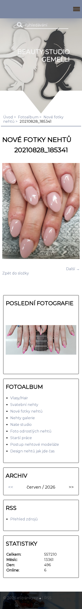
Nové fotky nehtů (26, 411)
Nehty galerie (22, 418)
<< (10, 487)
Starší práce (21, 438)
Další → (73, 269)
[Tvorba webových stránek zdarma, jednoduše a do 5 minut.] (40, 598)
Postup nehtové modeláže (34, 444)
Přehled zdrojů (24, 519)
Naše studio (21, 424)
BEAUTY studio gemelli (43, 55)
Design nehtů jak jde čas (32, 451)
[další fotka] (72, 211)
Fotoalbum (28, 117)
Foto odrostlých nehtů (30, 431)
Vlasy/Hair (19, 398)
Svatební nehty (24, 404)
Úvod (8, 117)
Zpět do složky (15, 273)
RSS (47, 598)
